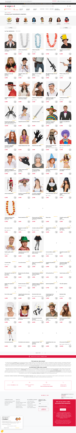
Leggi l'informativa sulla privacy (6, 424)
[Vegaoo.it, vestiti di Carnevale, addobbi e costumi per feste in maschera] (10, 6)
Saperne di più (6, 427)
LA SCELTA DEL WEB (12, 398)
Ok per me (17, 427)
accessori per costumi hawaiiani (55, 384)
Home (6, 12)
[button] (68, 6)
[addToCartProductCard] (15, 54)
